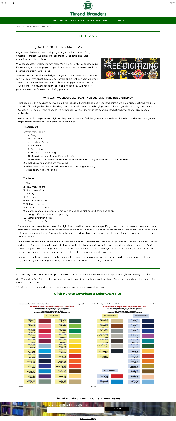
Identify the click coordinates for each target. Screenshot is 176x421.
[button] (14, 3)
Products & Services (31, 26)
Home (18, 26)
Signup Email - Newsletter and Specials (68, 405)
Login (172, 3)
